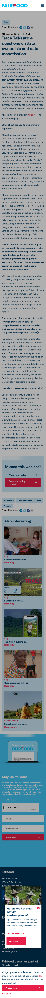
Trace (38, 500)
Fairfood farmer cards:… (16, 559)
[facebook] (28, 27)
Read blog (9, 562)
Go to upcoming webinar (17, 482)
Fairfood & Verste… (13, 600)
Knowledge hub (9, 951)
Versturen (11, 837)
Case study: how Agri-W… (16, 683)
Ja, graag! (14, 941)
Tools (4, 944)
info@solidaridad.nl (12, 885)
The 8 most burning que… (16, 641)
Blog (6, 22)
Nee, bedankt (13, 933)
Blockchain (9, 500)
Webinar (7, 506)
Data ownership (25, 500)
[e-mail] (31, 27)
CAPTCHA (10, 800)
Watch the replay (17, 474)
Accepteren (12, 987)
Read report (10, 727)
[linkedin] (20, 27)
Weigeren (6, 993)
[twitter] (24, 27)
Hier (41, 975)
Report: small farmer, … (15, 724)
